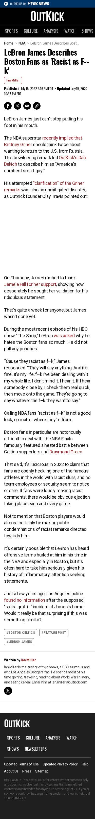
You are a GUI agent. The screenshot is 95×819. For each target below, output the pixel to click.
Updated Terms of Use (21, 764)
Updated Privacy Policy (60, 764)
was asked (64, 335)
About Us (11, 771)
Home (8, 43)
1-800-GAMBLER (15, 798)
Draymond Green (65, 451)
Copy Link (37, 106)
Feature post (55, 632)
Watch (69, 31)
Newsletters (36, 749)
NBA (21, 43)
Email (27, 106)
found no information (24, 600)
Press (26, 771)
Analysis (51, 31)
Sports (11, 31)
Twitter (17, 106)
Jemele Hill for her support (30, 284)
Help (85, 764)
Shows (13, 749)
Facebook (8, 106)
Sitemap (41, 771)
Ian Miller (13, 80)
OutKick (47, 16)
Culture (30, 31)
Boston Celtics (21, 632)
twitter (8, 691)
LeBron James (20, 641)
